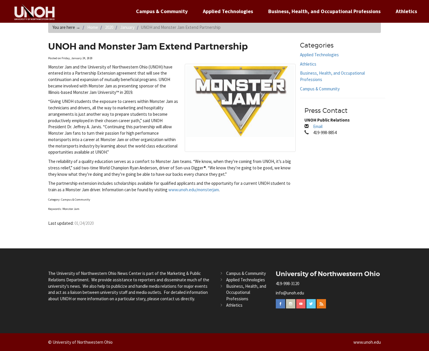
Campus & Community (162, 11)
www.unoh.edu (367, 342)
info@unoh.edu (290, 293)
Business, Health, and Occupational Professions (324, 11)
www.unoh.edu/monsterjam (193, 189)
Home (92, 27)
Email (317, 126)
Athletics (406, 11)
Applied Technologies (228, 11)
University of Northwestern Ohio (328, 274)
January (127, 27)
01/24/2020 (84, 223)
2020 (109, 27)
